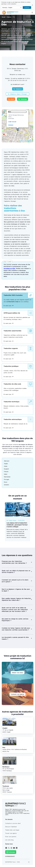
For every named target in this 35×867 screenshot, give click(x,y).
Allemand (6, 461)
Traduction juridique (11, 366)
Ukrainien (6, 484)
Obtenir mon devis (17, 672)
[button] (18, 129)
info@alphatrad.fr (10, 856)
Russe (5, 482)
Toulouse (5, 786)
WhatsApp (12, 852)
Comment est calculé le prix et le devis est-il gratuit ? (15, 580)
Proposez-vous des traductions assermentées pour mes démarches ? (14, 562)
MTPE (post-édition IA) (12, 313)
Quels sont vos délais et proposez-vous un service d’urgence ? (16, 571)
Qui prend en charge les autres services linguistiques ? (15, 619)
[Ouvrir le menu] (32, 13)
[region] (17, 125)
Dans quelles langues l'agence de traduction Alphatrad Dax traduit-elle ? (16, 599)
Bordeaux (5, 767)
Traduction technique (11, 401)
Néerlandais (7, 476)
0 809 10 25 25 (12, 121)
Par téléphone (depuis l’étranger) (17, 94)
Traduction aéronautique (13, 419)
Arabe (5, 466)
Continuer (26, 7)
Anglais (6, 463)
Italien (5, 474)
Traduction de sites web (12, 384)
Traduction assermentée (12, 331)
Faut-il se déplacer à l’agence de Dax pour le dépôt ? (16, 590)
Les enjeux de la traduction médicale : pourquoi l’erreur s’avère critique (17, 525)
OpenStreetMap (28, 140)
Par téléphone (17, 89)
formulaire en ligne (9, 268)
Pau (3, 747)
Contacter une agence (17, 694)
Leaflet (21, 140)
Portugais (6, 479)
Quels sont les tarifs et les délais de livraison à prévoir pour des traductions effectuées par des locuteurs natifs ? (15, 609)
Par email (11, 99)
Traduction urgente (11, 348)
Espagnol (6, 469)
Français (6, 471)
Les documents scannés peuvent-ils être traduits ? (15, 638)
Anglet (4, 728)
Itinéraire (10, 125)
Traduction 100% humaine (13, 295)
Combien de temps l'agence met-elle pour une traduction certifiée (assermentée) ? (16, 629)
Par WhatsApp (22, 99)
